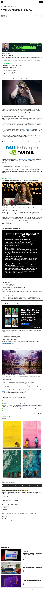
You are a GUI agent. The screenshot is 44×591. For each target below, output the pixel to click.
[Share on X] (38, 16)
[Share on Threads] (40, 16)
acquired (15, 386)
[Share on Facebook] (36, 16)
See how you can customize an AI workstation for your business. (14, 174)
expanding (15, 383)
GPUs (26, 166)
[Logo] (2, 2)
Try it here (21, 406)
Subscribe (5, 510)
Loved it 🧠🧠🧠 (6, 506)
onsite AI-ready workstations (25, 159)
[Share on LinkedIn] (42, 16)
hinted (18, 376)
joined (26, 380)
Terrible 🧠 (5, 509)
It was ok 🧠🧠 (6, 507)
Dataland (3, 391)
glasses (27, 129)
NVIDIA (20, 166)
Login (2, 510)
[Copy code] (41, 485)
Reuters (24, 217)
